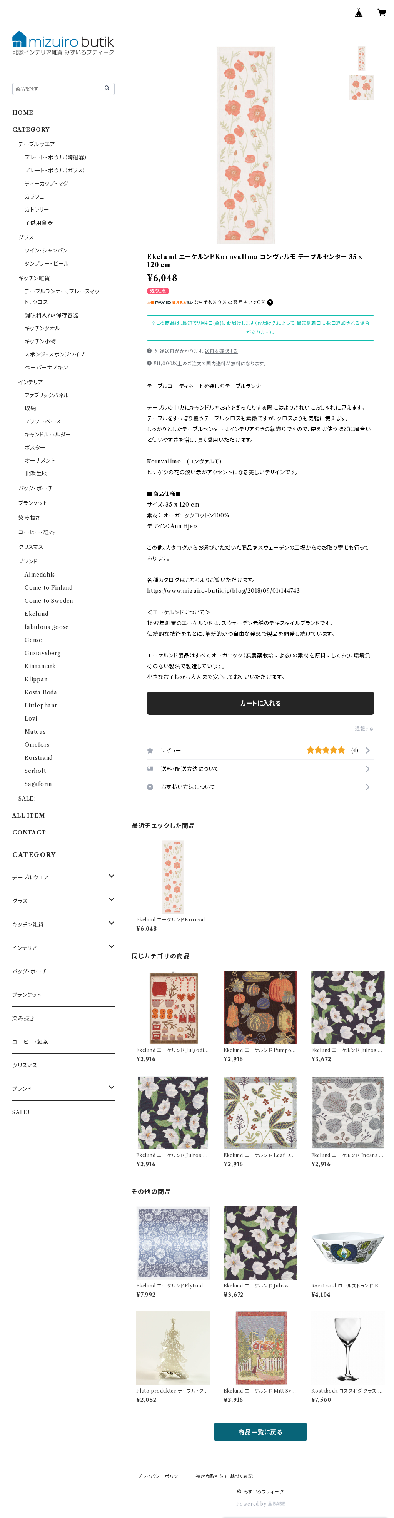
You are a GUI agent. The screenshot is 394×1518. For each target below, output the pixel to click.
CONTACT (29, 832)
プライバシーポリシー (160, 1476)
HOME (22, 112)
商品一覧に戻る (260, 1432)
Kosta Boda (41, 692)
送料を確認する (221, 351)
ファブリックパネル (47, 395)
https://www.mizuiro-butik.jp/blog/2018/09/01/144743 (223, 590)
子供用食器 (39, 222)
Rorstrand (39, 757)
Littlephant (41, 705)
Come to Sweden (49, 600)
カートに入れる (260, 703)
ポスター (35, 447)
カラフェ (34, 196)
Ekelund (36, 613)
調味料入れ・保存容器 (52, 315)
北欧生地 (36, 473)
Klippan (36, 679)
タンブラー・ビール (47, 263)
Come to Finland (49, 587)
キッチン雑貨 (34, 278)
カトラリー (37, 209)
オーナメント (40, 460)
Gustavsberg (43, 653)
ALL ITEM (28, 815)
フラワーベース (43, 421)
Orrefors (37, 744)
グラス (26, 237)
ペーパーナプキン (46, 367)
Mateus (35, 731)
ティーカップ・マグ (46, 183)
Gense (33, 640)
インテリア (30, 382)
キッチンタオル (42, 328)
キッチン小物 (40, 341)
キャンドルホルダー (48, 434)
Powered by (252, 1504)
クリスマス (31, 546)
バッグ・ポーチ (35, 488)
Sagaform (38, 784)
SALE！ (27, 798)
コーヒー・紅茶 (36, 532)
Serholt (35, 770)
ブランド (28, 561)
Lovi (31, 718)
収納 (30, 408)
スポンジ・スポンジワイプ (55, 354)
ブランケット (33, 503)
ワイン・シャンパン (46, 250)
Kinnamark (40, 666)
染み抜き (29, 517)
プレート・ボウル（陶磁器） (56, 157)
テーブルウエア (36, 144)
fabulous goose (47, 627)
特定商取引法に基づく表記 (224, 1476)
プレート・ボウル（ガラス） (55, 170)
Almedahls (40, 574)
